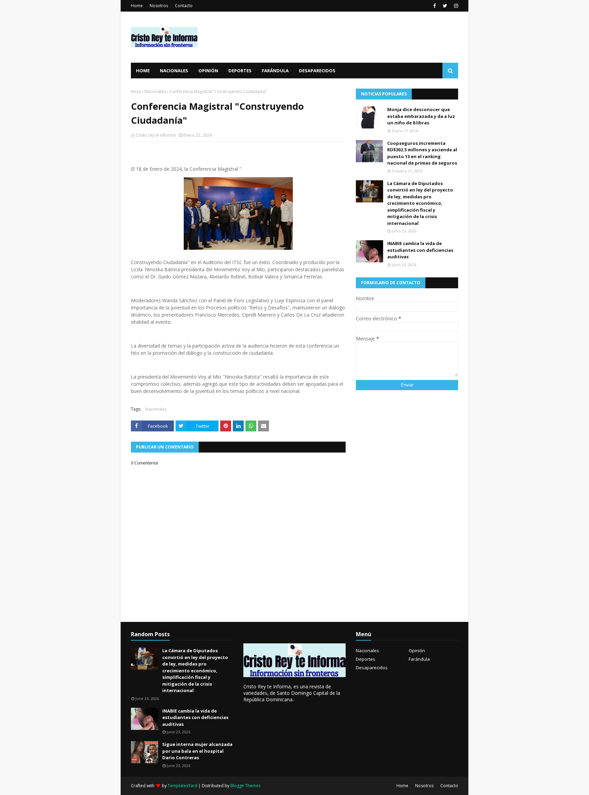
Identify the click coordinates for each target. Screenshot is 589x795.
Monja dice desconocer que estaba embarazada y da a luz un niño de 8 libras (421, 116)
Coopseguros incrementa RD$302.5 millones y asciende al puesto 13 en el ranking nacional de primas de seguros (422, 153)
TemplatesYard (182, 786)
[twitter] (445, 6)
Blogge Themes (245, 786)
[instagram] (455, 6)
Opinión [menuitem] (208, 70)
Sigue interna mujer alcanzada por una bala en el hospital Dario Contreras (197, 751)
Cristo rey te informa (156, 135)
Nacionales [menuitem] (174, 70)
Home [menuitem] (143, 70)
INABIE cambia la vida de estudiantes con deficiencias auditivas (420, 250)
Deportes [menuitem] (240, 70)
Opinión (417, 650)
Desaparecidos (372, 667)
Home (137, 6)
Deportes (365, 659)
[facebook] (435, 6)
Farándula (419, 659)
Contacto (184, 6)
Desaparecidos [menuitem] (317, 70)
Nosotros (159, 6)
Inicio (136, 91)
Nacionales (155, 91)
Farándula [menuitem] (275, 70)
